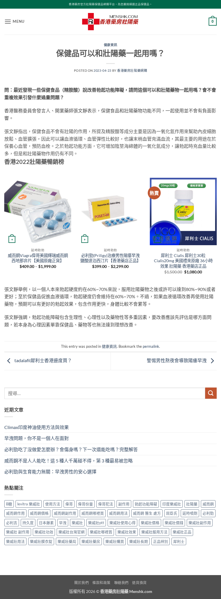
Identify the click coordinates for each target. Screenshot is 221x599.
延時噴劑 (189, 513)
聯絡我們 (121, 583)
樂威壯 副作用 (17, 532)
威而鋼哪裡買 (92, 513)
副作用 (123, 504)
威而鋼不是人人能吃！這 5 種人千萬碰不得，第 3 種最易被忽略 (68, 460)
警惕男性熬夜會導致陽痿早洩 (177, 360)
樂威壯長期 (138, 541)
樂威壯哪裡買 (101, 532)
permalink (151, 346)
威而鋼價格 (39, 513)
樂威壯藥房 (90, 541)
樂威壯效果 (126, 532)
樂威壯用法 (15, 541)
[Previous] (4, 231)
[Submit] (211, 393)
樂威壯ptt (96, 522)
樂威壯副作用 (199, 522)
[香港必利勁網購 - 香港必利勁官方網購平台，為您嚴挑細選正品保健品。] (110, 21)
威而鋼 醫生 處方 (147, 513)
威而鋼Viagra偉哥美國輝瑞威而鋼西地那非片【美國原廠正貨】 (38, 258)
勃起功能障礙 (146, 504)
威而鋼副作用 (65, 513)
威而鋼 (208, 504)
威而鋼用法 (118, 513)
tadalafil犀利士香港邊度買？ (43, 360)
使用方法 (52, 504)
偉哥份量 (85, 504)
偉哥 (69, 504)
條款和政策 (101, 583)
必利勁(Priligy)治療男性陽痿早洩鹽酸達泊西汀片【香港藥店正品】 (110, 258)
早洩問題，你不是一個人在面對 (36, 438)
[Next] (216, 231)
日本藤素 (46, 522)
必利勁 (208, 513)
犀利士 (178, 541)
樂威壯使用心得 (122, 522)
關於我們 (81, 583)
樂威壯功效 (44, 532)
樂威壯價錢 (174, 522)
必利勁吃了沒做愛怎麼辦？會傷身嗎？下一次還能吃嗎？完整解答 (71, 449)
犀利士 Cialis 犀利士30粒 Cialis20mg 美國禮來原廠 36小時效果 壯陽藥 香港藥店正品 (183, 261)
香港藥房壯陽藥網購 (132, 70)
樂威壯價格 (150, 522)
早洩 (62, 522)
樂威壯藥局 (67, 541)
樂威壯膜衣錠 (41, 541)
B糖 (9, 504)
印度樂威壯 (171, 504)
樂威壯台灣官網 (71, 532)
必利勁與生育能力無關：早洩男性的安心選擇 (50, 471)
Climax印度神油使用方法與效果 (36, 427)
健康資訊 (110, 45)
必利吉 (11, 522)
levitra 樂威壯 (28, 504)
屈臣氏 (171, 513)
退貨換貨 (139, 583)
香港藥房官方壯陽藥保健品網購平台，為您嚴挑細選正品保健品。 (110, 4)
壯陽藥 (191, 504)
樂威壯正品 (182, 532)
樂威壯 (77, 522)
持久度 (28, 522)
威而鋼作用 (15, 513)
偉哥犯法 (105, 504)
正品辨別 (160, 541)
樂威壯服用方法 (154, 532)
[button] (14, 21)
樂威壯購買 (114, 541)
